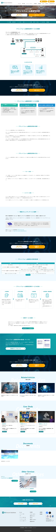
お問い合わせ (52, 1)
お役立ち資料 (44, 1)
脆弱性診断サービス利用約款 (27, 328)
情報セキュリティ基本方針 (28, 527)
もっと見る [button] (28, 274)
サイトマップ (34, 527)
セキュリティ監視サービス (23, 520)
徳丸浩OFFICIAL (52, 3)
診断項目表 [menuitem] (14, 22)
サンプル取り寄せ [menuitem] (42, 22)
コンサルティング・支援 (23, 519)
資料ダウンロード (32, 515)
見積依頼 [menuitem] (47, 22)
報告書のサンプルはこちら (15, 348)
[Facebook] (47, 513)
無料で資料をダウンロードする (19, 15)
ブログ (43, 3)
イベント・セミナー (29, 3)
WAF (20, 515)
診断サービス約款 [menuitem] (35, 22)
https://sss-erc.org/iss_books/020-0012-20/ (19, 230)
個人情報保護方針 (22, 527)
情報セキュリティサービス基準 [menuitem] (27, 22)
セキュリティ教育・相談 (23, 517)
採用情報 (39, 3)
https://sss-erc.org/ (21, 229)
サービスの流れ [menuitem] (19, 22)
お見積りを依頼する (37, 247)
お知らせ (46, 3)
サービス (19, 3)
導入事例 (23, 3)
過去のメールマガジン (33, 519)
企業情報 (35, 3)
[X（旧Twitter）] (50, 513)
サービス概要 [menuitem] (9, 22)
